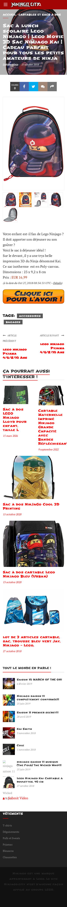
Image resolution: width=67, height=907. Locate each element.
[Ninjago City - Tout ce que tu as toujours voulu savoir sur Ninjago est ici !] (25, 5)
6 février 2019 (24, 683)
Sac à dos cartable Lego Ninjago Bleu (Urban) (29, 574)
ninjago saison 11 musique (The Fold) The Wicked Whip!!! (39, 763)
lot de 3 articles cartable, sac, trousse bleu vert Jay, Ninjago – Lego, (32, 641)
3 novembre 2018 (26, 733)
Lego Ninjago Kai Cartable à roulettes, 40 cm (40, 780)
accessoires (30, 316)
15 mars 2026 (10, 436)
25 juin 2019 (23, 703)
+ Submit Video (16, 798)
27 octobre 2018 (12, 651)
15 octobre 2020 (12, 514)
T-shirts (7, 825)
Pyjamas (7, 844)
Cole (20, 745)
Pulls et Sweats (11, 838)
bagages (13, 322)
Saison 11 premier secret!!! (37, 712)
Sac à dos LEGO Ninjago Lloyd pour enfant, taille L (15, 419)
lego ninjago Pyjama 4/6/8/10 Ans (15, 354)
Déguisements (11, 832)
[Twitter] (33, 86)
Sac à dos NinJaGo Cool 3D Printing (31, 506)
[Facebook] (24, 86)
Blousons (8, 851)
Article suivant (50, 335)
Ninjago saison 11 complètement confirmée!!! (38, 697)
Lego (40, 879)
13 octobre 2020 (12, 582)
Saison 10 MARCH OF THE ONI (39, 679)
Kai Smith (24, 728)
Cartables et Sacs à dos (39, 14)
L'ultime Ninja (10, 64)
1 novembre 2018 (26, 749)
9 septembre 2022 (48, 449)
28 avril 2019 (24, 716)
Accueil (9, 14)
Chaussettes (10, 857)
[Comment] (42, 86)
